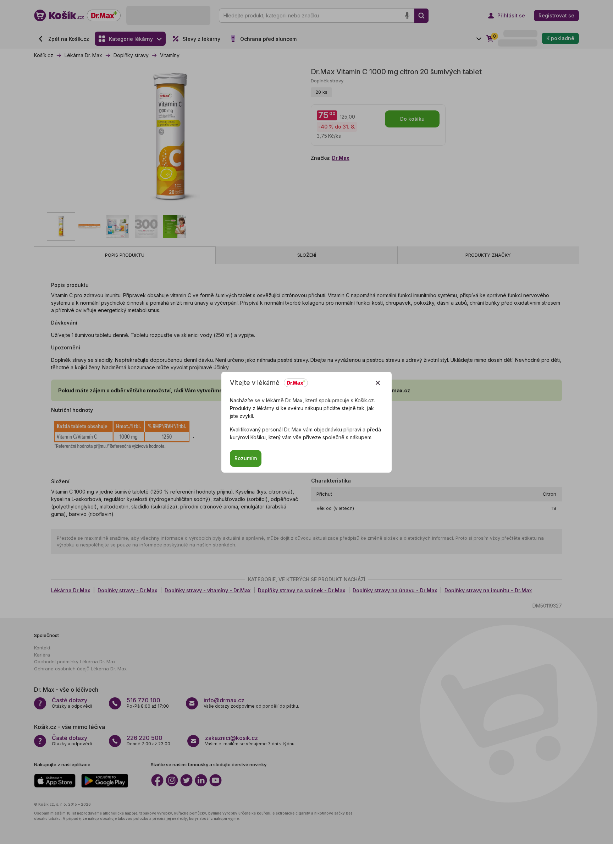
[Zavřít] (377, 382)
